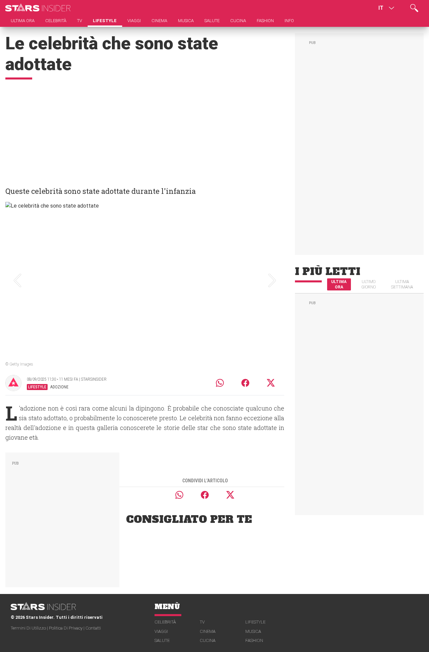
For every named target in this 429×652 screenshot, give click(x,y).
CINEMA (208, 631)
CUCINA (208, 640)
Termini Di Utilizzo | (30, 628)
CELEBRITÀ (165, 621)
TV (202, 621)
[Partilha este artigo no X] (271, 382)
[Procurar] (414, 8)
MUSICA (253, 631)
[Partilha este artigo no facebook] (245, 382)
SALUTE (162, 640)
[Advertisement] (144, 130)
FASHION (254, 640)
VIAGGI (161, 631)
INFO (289, 20)
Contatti (93, 628)
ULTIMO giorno (368, 284)
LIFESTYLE (255, 621)
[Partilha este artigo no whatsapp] (220, 382)
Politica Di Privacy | (67, 628)
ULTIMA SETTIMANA (402, 284)
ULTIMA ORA (339, 284)
